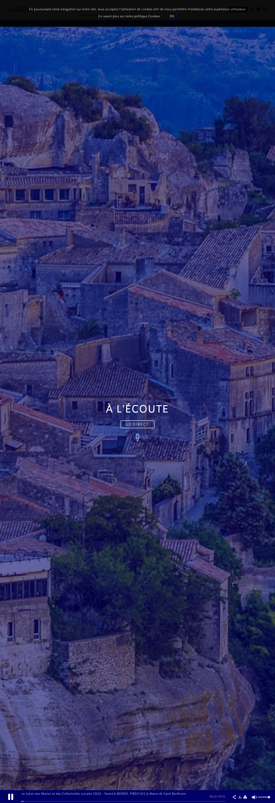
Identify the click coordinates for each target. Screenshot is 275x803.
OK (172, 16)
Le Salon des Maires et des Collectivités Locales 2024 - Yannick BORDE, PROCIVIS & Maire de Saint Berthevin (104, 793)
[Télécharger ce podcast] (240, 797)
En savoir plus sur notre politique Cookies (129, 16)
